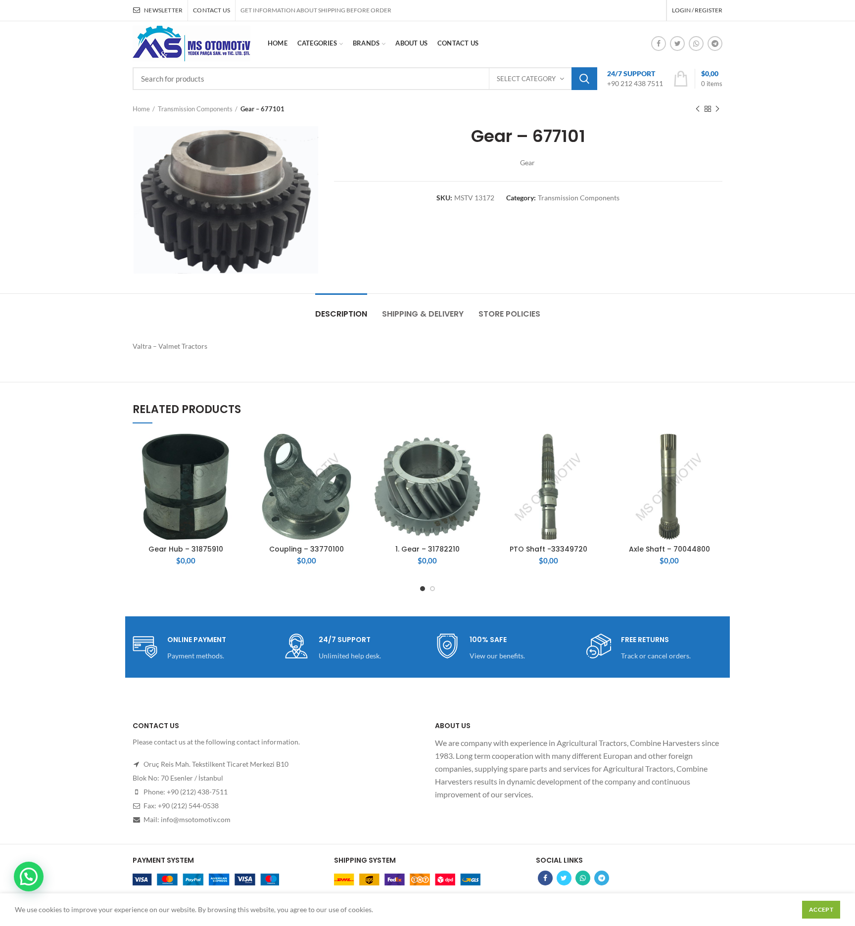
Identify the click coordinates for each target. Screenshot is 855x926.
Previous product (698, 109)
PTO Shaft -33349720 (548, 549)
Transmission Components (195, 109)
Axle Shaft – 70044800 (669, 549)
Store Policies (509, 314)
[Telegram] (715, 43)
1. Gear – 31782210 (427, 549)
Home (141, 109)
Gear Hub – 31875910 (185, 549)
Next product (717, 109)
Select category (526, 79)
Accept (821, 909)
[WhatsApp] (696, 43)
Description (341, 314)
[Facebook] (658, 43)
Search (584, 78)
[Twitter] (677, 43)
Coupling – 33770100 (306, 549)
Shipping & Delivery (423, 314)
